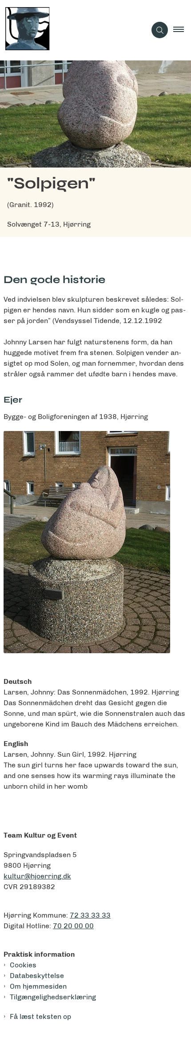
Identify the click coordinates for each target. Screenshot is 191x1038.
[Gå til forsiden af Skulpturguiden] (73, 30)
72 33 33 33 (90, 915)
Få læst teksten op (40, 1016)
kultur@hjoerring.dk (37, 876)
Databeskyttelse (37, 975)
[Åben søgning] (159, 30)
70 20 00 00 (73, 926)
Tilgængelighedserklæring (53, 997)
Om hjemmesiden (38, 986)
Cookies (23, 965)
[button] (182, 30)
